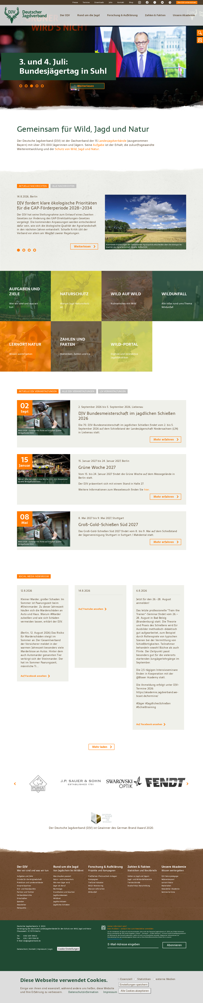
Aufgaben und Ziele (25, 876)
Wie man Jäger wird (61, 882)
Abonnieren (174, 945)
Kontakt (120, 2)
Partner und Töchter (25, 892)
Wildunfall (92, 892)
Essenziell (126, 979)
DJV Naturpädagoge (170, 876)
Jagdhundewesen (60, 895)
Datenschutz (22, 949)
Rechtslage (57, 889)
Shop (131, 2)
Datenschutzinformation (83, 992)
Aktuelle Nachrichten (33, 186)
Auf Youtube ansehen (90, 609)
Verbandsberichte (24, 895)
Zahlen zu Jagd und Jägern (138, 876)
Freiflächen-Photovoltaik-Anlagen (102, 876)
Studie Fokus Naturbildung (139, 885)
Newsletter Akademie (171, 889)
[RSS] (170, 2)
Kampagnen (93, 879)
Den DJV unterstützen (187, 2)
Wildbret (57, 898)
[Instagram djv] (139, 2)
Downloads (99, 2)
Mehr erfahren (164, 439)
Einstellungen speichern (133, 985)
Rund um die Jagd (88, 15)
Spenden (20, 901)
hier (146, 490)
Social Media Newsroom (34, 576)
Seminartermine (168, 892)
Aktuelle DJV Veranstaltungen (38, 391)
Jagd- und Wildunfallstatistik (140, 879)
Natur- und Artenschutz (63, 879)
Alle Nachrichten (63, 186)
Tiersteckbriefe (134, 882)
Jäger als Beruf (59, 885)
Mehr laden (99, 747)
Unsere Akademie (184, 15)
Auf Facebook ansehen (34, 676)
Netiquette (21, 908)
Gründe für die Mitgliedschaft (29, 879)
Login (50, 949)
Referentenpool (168, 879)
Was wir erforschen (96, 889)
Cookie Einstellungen (68, 949)
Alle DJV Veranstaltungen (78, 391)
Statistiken (144, 979)
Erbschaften (22, 898)
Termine (86, 2)
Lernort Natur (167, 882)
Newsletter (21, 904)
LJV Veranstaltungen (113, 391)
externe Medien (165, 979)
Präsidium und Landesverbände (30, 882)
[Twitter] (154, 2)
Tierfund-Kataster (95, 882)
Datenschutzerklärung (114, 939)
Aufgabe (98, 145)
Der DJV (65, 15)
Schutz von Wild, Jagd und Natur (77, 149)
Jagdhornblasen (59, 901)
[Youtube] (162, 2)
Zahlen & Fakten (155, 15)
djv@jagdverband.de (31, 940)
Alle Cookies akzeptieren (135, 991)
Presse (75, 2)
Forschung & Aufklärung (122, 15)
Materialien (166, 885)
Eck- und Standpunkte (26, 889)
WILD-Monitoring (95, 885)
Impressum (41, 949)
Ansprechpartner (24, 885)
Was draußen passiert (62, 876)
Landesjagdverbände (112, 141)
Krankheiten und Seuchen (64, 892)
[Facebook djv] (147, 2)
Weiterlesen (85, 86)
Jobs (110, 2)
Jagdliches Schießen (61, 904)
